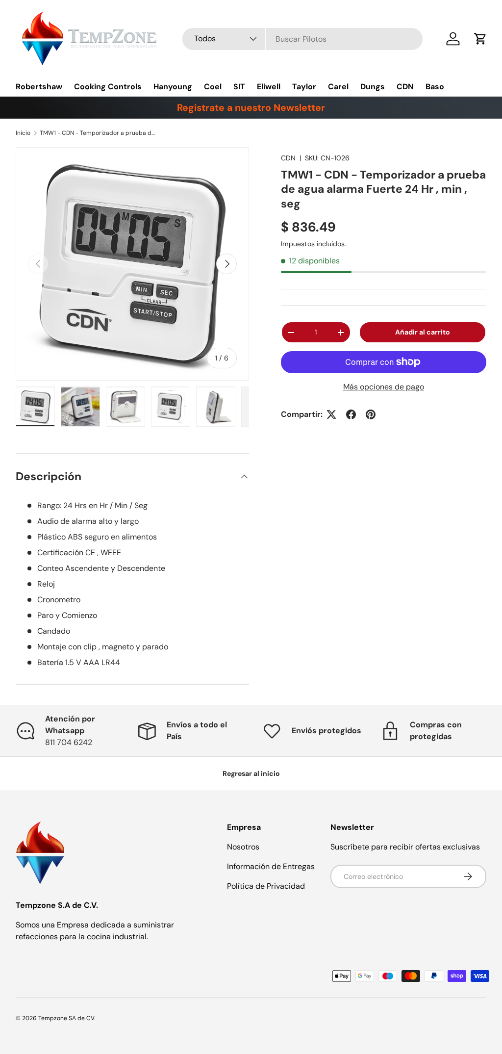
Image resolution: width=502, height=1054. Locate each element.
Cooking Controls (108, 86)
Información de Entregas (271, 866)
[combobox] (302, 39)
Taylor (304, 86)
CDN (405, 86)
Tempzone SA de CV (66, 1018)
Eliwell (268, 86)
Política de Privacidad (266, 886)
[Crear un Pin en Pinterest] (370, 414)
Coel (213, 86)
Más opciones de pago (383, 387)
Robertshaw (39, 86)
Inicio (23, 133)
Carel (338, 86)
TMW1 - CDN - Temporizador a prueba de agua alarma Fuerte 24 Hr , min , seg (98, 133)
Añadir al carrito (422, 332)
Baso (435, 86)
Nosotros (243, 847)
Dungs (372, 86)
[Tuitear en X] (331, 414)
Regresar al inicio (251, 773)
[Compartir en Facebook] (351, 414)
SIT (239, 86)
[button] (480, 39)
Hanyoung (172, 86)
